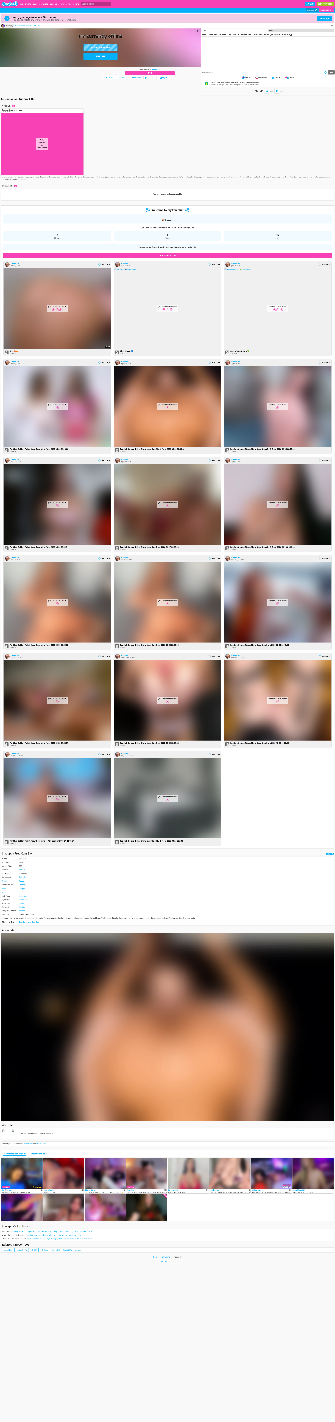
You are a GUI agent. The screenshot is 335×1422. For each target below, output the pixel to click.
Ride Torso (88, 1239)
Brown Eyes (23, 900)
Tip (150, 73)
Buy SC (164, 78)
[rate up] (267, 91)
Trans (4, 892)
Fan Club (32, 26)
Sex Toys (69, 1235)
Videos (22, 26)
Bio (16, 26)
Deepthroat (36, 1239)
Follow (110, 78)
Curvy (21, 903)
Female (22, 869)
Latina (60, 1231)
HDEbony (45, 1250)
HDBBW (34, 1250)
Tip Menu (124, 78)
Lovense (78, 1231)
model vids (66, 4)
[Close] (332, 25)
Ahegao (17, 1231)
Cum (85, 1231)
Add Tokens (156, 69)
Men (4, 888)
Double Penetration (75, 1239)
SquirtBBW (67, 1250)
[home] (9, 4)
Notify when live (100, 47)
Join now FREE (325, 4)
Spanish (22, 877)
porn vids (43, 4)
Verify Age (324, 18)
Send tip (100, 56)
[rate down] (276, 91)
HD (23, 1231)
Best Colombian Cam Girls (29, 922)
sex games (54, 4)
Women (22, 884)
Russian (22, 881)
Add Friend (151, 78)
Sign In (310, 4)
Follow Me (330, 854)
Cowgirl (54, 1239)
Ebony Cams (41, 1144)
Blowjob (29, 1231)
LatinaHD (56, 1250)
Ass (39, 1231)
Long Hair (23, 896)
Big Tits (22, 907)
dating (76, 4)
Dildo (67, 1231)
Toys (72, 1231)
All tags (78, 1250)
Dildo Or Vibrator (48, 1235)
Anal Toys (46, 1239)
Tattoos (22, 911)
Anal (90, 1231)
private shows (31, 4)
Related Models (39, 1153)
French (4, 881)
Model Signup (326, 10)
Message (137, 78)
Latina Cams (28, 1144)
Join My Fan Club (167, 255)
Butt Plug (62, 1239)
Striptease (60, 1235)
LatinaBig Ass (22, 1250)
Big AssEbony (7, 1250)
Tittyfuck (77, 1235)
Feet (35, 1231)
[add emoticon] (325, 72)
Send (331, 72)
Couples (22, 888)
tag (21, 4)
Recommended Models (14, 1153)
